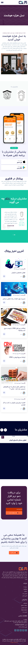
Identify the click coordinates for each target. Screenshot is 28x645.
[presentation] (5, 429)
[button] (14, 234)
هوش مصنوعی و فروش (18, 273)
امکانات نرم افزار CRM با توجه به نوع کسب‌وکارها (14, 329)
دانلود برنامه (19, 162)
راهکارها (25, 589)
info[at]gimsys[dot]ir (19, 625)
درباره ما (25, 587)
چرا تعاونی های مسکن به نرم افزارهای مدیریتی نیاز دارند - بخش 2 (14, 388)
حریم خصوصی (24, 608)
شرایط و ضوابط (24, 610)
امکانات (25, 591)
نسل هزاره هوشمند (14, 642)
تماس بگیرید (13, 552)
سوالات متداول (24, 605)
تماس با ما (25, 593)
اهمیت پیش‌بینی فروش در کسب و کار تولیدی (14, 404)
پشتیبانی (25, 603)
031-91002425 (21, 627)
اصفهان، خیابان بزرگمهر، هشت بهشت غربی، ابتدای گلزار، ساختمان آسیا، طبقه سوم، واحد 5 (15, 621)
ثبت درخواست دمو (13, 513)
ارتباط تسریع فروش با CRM (17, 357)
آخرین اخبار (24, 596)
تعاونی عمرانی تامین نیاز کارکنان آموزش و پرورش (14, 468)
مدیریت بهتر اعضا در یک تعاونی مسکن (14, 299)
